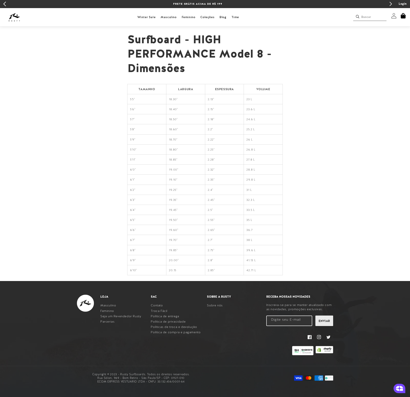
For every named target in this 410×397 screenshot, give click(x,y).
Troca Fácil (159, 311)
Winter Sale (146, 17)
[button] (403, 15)
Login (403, 4)
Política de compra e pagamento (176, 332)
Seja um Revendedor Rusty (120, 316)
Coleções (207, 17)
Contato (157, 305)
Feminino (188, 17)
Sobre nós (215, 305)
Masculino (168, 17)
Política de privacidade (168, 321)
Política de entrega (165, 316)
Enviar (324, 321)
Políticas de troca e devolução (174, 327)
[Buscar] (357, 16)
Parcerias (107, 321)
